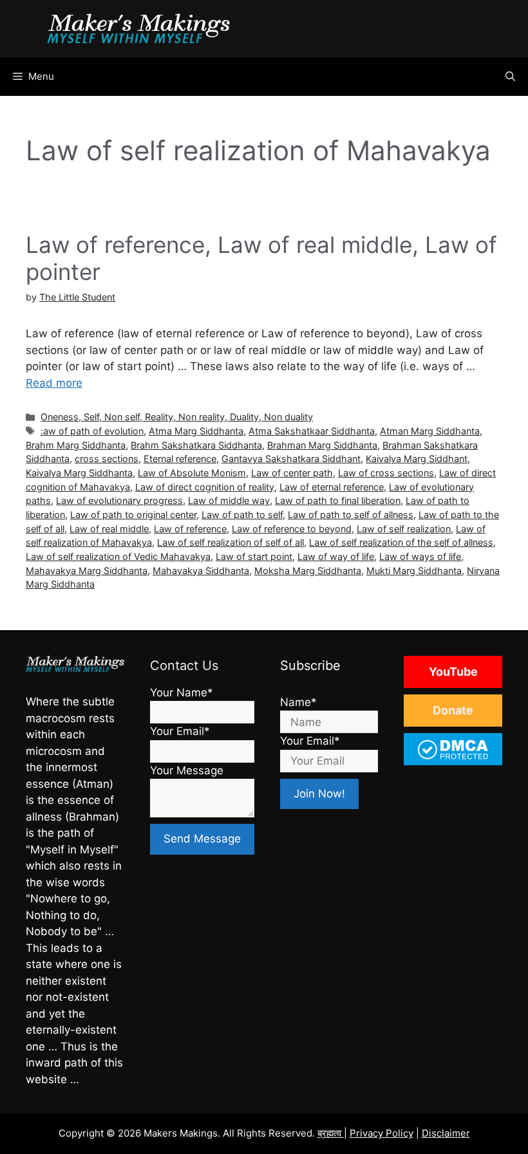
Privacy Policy (381, 1133)
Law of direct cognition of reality (204, 486)
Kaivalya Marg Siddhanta (79, 472)
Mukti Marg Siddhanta (414, 570)
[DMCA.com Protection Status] (453, 758)
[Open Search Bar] (510, 76)
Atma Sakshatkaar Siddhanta (312, 430)
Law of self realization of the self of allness (401, 542)
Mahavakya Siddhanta (201, 570)
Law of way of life (335, 556)
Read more (54, 383)
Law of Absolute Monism (192, 472)
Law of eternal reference (331, 486)
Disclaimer (446, 1133)
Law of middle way (229, 500)
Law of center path (292, 472)
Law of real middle (109, 528)
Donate (453, 710)
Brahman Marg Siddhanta (322, 445)
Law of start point (254, 556)
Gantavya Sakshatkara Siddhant (291, 458)
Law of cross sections (386, 472)
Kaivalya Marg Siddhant (416, 458)
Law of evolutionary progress (119, 500)
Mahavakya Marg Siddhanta (86, 570)
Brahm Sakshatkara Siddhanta (196, 445)
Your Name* (181, 692)
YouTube (453, 671)
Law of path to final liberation (338, 500)
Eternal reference (180, 458)
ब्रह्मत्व (330, 1133)
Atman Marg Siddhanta (430, 430)
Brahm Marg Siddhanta (76, 445)
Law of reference (190, 528)
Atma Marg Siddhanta (196, 430)
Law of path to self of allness (350, 514)
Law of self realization (404, 528)
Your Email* (180, 731)
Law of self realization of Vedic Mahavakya (118, 556)
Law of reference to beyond (292, 528)
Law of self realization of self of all (230, 542)
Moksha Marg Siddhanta (307, 570)
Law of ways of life (420, 556)
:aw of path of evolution (92, 430)
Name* (298, 702)
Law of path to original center (133, 514)
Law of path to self (242, 514)
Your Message (186, 770)
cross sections (106, 458)
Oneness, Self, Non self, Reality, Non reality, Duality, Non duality (177, 416)
